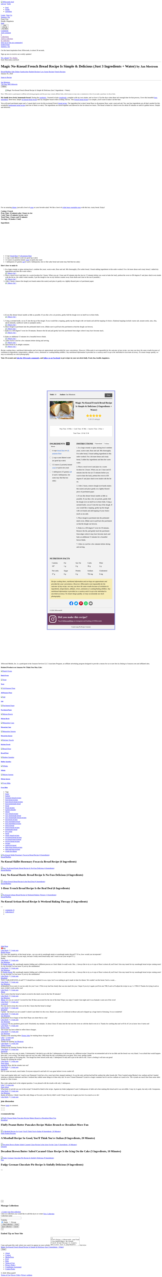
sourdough (62, 98)
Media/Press (9, 1257)
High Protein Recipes (8, 1133)
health (7, 9)
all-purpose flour (26, 256)
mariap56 (4, 1051)
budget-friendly (10, 810)
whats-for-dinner (11, 851)
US (68, 444)
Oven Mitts (4, 787)
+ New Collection (7, 1224)
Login (3, 15)
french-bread (9, 825)
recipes (7, 843)
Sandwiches (24, 72)
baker (7, 794)
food (6, 7)
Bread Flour (5, 753)
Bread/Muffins (6, 72)
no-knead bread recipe (29, 99)
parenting (8, 11)
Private (13, 1222)
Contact (8, 1255)
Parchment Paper (6, 710)
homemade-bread (11, 829)
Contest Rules (10, 1269)
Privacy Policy (10, 1265)
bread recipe (62, 103)
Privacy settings (26, 1275)
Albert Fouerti (6, 1045)
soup (32, 207)
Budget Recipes (34, 72)
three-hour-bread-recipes (13, 847)
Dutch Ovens (5, 675)
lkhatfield (4, 978)
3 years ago (14, 950)
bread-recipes (10, 808)
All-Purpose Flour (6, 693)
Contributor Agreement (13, 1267)
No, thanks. (14, 58)
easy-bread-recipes (11, 814)
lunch (7, 833)
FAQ (7, 1259)
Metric (53, 446)
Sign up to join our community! (12, 43)
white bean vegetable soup (71, 207)
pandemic (42, 98)
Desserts (4, 1147)
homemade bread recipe (16, 105)
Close (16, 1224)
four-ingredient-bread (12, 822)
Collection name (6, 1216)
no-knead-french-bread (13, 839)
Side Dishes (15, 72)
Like (3, 950)
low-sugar (8, 831)
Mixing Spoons (5, 779)
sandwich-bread (10, 845)
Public (5, 1222)
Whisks (3, 770)
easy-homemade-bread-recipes (15, 818)
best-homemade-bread (13, 804)
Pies (2, 1160)
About (7, 1253)
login (9, 4)
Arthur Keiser (5, 1039)
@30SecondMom (67, 621)
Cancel (16, 1227)
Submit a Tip (5, 17)
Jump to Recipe (6, 77)
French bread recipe (81, 99)
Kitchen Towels (5, 744)
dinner (7, 812)
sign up (3, 4)
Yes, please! (5, 58)
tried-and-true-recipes (12, 849)
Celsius (106, 444)
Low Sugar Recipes (47, 72)
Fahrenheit (98, 444)
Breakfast (4, 1120)
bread (7, 806)
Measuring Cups (6, 727)
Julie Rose (4, 946)
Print (108, 395)
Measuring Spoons (6, 736)
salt (23, 262)
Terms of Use (10, 1263)
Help (7, 1261)
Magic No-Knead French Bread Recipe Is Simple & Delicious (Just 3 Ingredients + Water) (32, 1247)
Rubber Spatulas (6, 761)
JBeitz (3, 992)
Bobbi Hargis (5, 952)
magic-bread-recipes (12, 835)
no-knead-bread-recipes (13, 837)
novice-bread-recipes (12, 841)
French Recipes (60, 72)
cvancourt (4, 1004)
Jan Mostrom (5, 962)
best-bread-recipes (11, 800)
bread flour (61, 450)
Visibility (4, 1220)
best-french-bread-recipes (14, 802)
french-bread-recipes (12, 827)
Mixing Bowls (5, 718)
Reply (7, 950)
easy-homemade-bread (13, 816)
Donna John (5, 1028)
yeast (27, 260)
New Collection (48, 1214)
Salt (2, 701)
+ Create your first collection (11, 1212)
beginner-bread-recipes (13, 798)
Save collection (7, 1227)
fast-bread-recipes (11, 820)
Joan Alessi (5, 1063)
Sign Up (9, 15)
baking (7, 796)
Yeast (2, 684)
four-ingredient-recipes (13, 824)
